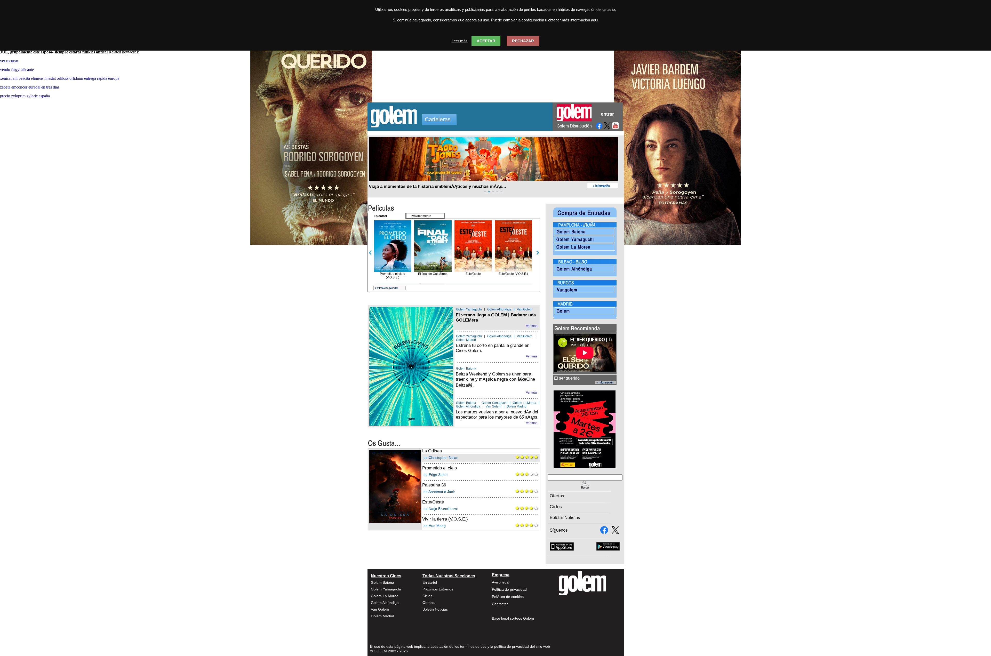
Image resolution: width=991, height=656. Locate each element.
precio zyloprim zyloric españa (25, 96)
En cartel (429, 582)
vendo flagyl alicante (17, 69)
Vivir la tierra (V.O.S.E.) (445, 519)
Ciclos (556, 506)
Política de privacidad (509, 589)
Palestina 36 (434, 485)
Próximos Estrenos (437, 589)
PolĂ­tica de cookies (508, 597)
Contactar (500, 604)
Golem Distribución (574, 126)
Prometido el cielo (439, 468)
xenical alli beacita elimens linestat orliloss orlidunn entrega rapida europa (59, 78)
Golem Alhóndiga (499, 309)
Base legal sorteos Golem (513, 618)
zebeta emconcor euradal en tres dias (29, 87)
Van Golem (524, 309)
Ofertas (557, 495)
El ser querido (567, 378)
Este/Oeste (433, 502)
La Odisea (432, 451)
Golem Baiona (466, 368)
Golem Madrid (466, 340)
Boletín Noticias (565, 517)
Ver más (531, 326)
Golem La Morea (524, 403)
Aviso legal (500, 582)
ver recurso (9, 61)
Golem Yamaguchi (469, 309)
